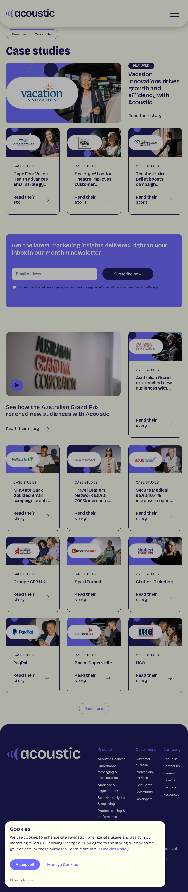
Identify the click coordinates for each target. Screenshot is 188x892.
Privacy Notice (22, 880)
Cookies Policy (115, 849)
